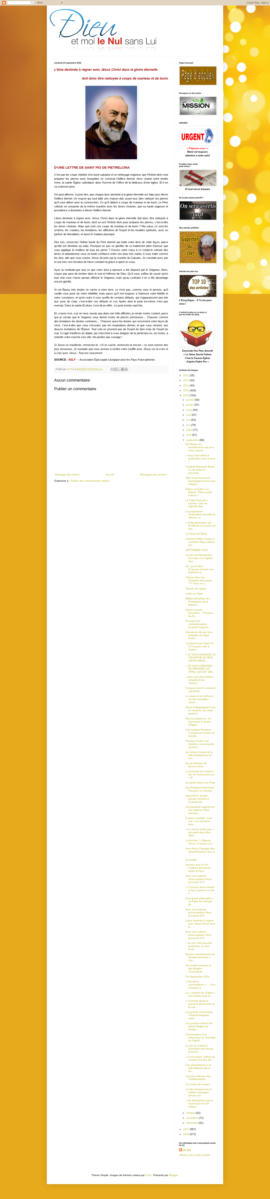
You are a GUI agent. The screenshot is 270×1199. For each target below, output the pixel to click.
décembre (192, 1122)
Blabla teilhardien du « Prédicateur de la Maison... (198, 601)
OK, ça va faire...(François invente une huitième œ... (200, 569)
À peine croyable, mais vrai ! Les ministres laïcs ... (199, 821)
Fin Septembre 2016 (197, 976)
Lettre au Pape (194, 593)
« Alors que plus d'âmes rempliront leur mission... (199, 679)
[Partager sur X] (119, 369)
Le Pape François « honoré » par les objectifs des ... (197, 503)
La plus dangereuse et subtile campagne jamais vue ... (199, 1092)
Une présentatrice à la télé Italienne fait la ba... (198, 1068)
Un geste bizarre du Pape (200, 782)
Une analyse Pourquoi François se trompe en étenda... (200, 732)
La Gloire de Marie (196, 533)
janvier (190, 399)
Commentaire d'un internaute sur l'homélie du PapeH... (200, 1037)
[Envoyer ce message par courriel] (112, 369)
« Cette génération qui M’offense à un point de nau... (201, 525)
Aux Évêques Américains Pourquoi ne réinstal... (200, 789)
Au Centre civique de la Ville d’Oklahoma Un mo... (199, 755)
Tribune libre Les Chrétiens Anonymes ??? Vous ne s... (199, 580)
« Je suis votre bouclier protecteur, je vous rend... (199, 946)
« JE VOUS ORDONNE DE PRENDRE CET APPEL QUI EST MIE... (200, 668)
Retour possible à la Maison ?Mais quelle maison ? (199, 492)
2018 (186, 1134)
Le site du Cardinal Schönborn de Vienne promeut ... (199, 1048)
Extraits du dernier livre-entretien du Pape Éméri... (199, 635)
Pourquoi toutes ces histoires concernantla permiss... (200, 744)
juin (188, 424)
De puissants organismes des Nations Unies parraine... (200, 810)
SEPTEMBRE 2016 (197, 550)
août (189, 434)
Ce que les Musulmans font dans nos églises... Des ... (200, 558)
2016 (186, 395)
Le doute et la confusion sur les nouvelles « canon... (199, 699)
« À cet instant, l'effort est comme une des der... (200, 1058)
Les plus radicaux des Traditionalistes (198, 1078)
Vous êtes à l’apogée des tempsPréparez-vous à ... (200, 851)
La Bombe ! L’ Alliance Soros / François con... (200, 842)
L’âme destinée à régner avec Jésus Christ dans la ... (200, 923)
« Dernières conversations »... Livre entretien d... (200, 984)
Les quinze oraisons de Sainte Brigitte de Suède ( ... (199, 1026)
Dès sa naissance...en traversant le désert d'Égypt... (198, 721)
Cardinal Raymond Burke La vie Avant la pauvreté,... (200, 469)
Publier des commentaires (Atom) (90, 480)
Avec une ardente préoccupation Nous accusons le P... (199, 879)
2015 (186, 390)
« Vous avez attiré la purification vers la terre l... (201, 458)
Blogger (173, 1175)
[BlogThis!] (116, 369)
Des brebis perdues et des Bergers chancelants (198, 968)
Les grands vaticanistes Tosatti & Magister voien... (199, 1015)
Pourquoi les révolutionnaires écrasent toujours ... (198, 624)
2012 (186, 375)
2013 (186, 380)
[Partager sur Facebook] (123, 369)
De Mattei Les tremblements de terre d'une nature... (200, 447)
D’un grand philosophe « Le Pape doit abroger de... (200, 901)
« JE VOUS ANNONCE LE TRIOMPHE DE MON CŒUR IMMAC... (201, 657)
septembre (192, 439)
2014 (186, 385)
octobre (191, 1112)
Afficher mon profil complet (194, 1154)
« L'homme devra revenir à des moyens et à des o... (200, 890)
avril (189, 414)
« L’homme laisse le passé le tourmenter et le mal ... (200, 1004)
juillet (189, 429)
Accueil (110, 474)
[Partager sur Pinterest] (126, 369)
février (190, 404)
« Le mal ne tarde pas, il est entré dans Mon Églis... (200, 832)
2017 (186, 1129)
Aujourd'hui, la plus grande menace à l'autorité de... (197, 798)
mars (189, 409)
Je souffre (191, 859)
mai (188, 419)
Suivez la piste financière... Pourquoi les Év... (199, 612)
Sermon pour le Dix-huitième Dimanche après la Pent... (198, 867)
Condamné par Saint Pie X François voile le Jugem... (200, 646)
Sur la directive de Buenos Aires (196, 765)
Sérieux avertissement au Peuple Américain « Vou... (200, 957)
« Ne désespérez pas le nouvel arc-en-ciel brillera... (199, 1103)
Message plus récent (67, 474)
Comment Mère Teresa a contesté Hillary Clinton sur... (200, 542)
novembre (192, 1117)
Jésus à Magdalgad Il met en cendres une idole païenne (200, 710)
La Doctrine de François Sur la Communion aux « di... (200, 774)
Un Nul (187, 1149)
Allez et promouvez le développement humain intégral (201, 481)
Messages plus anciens (153, 474)
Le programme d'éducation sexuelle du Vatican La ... (201, 514)
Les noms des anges (198, 1084)
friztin (148, 1175)
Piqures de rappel (196, 588)
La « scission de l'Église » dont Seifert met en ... (200, 994)
